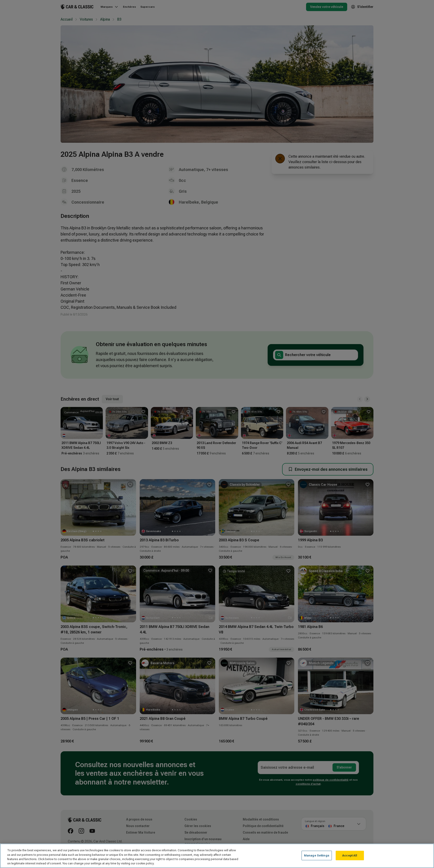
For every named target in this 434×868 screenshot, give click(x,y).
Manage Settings (316, 855)
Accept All (349, 855)
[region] (217, 856)
